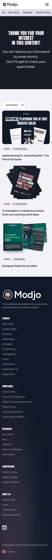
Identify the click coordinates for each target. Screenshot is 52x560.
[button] (47, 4)
